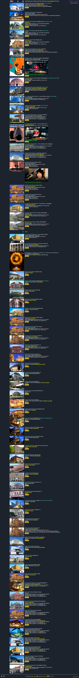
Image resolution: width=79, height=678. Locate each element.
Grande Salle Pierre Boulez (39, 547)
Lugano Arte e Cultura (29, 657)
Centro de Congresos (34, 309)
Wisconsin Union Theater (30, 464)
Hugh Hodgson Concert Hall (39, 364)
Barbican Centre (28, 213)
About (26, 676)
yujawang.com (75, 676)
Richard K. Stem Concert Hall (36, 115)
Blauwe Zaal (42, 620)
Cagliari (33, 13)
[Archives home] (2, 676)
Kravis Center (27, 391)
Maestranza (32, 291)
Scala (30, 556)
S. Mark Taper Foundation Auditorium (38, 88)
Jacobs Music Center (29, 510)
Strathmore (33, 410)
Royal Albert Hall (28, 79)
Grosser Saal (32, 163)
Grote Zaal (31, 144)
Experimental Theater (29, 124)
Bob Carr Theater (45, 382)
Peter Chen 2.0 (44, 676)
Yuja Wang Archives (33, 676)
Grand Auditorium (39, 154)
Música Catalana (32, 300)
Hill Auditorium (37, 455)
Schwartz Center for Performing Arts (32, 373)
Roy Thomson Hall (28, 97)
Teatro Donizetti (28, 40)
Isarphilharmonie (28, 666)
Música (31, 272)
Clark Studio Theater (35, 253)
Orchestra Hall (35, 474)
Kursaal (26, 31)
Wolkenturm (27, 22)
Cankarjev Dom (40, 4)
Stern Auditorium (34, 336)
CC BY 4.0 (52, 676)
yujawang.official (50, 1)
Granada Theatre (28, 492)
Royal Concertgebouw (29, 602)
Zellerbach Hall (33, 345)
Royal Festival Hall (36, 59)
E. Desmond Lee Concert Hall (31, 446)
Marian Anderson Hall (35, 419)
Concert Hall (40, 50)
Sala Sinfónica (40, 281)
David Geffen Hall (34, 244)
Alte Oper (27, 593)
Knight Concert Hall (48, 400)
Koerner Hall (35, 428)
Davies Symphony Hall (29, 483)
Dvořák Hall (32, 204)
